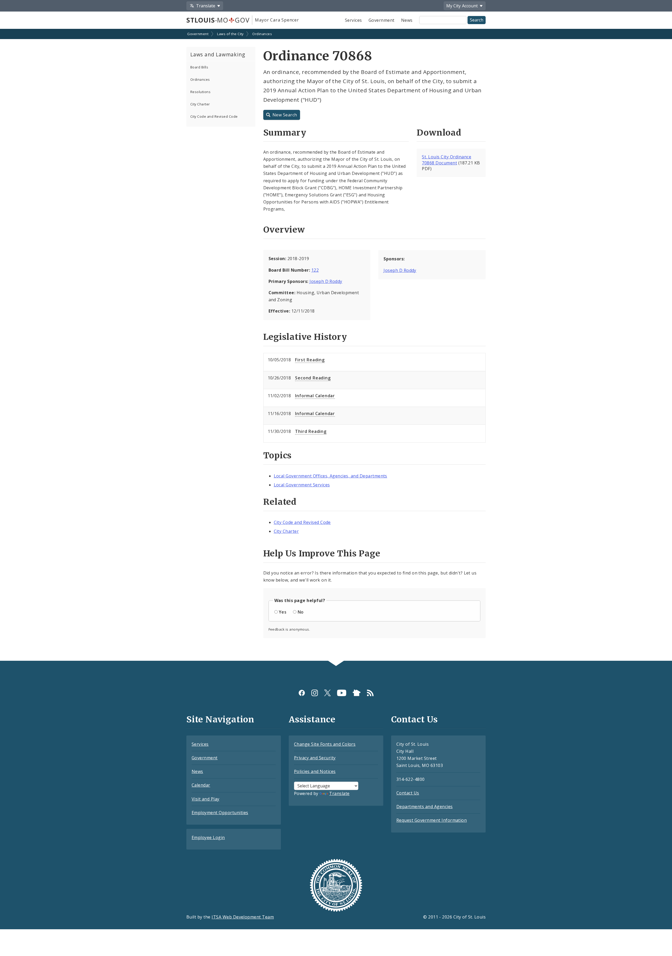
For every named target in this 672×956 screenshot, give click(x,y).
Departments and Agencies (424, 806)
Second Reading (312, 378)
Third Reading (310, 431)
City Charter (200, 104)
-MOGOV (217, 19)
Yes (282, 612)
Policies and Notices (315, 771)
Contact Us (407, 793)
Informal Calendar (315, 396)
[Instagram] (314, 693)
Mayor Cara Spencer (277, 20)
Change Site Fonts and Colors (324, 744)
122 (315, 270)
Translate (339, 793)
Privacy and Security (315, 758)
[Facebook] (301, 693)
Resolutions (200, 91)
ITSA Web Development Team (243, 917)
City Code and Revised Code (214, 116)
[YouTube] (341, 693)
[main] (336, 345)
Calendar (201, 785)
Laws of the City (230, 33)
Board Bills (199, 67)
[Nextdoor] (357, 693)
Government (382, 20)
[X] (327, 693)
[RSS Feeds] (370, 693)
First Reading (309, 360)
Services (353, 20)
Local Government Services (302, 485)
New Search (284, 115)
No (301, 612)
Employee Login (208, 837)
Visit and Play (205, 799)
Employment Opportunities (220, 812)
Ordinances (262, 33)
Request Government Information (431, 820)
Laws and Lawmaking (217, 54)
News (407, 20)
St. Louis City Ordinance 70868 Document (446, 160)
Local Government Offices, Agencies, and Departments (330, 476)
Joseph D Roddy (325, 281)
